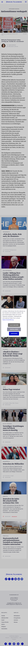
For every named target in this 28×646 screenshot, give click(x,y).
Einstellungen (14, 329)
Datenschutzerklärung (7, 320)
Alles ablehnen (14, 325)
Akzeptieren (14, 333)
